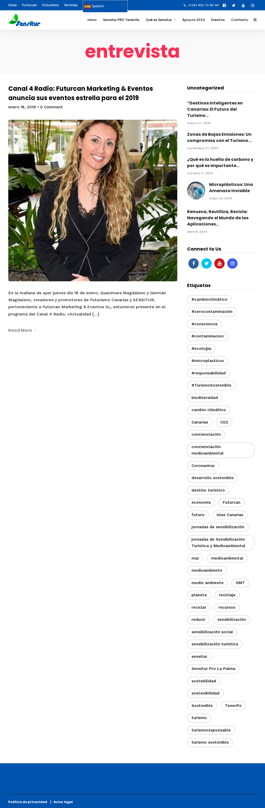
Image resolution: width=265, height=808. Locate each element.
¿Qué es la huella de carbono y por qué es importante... (220, 162)
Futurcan (29, 5)
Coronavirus (203, 465)
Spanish (97, 6)
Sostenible (202, 705)
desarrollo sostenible (213, 477)
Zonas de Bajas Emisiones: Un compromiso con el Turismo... (219, 137)
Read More (20, 330)
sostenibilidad (205, 693)
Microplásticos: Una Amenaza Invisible (231, 188)
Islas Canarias (230, 514)
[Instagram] (254, 5)
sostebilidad (204, 681)
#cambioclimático (209, 299)
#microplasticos (208, 360)
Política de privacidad (28, 802)
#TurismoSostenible (211, 385)
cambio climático (209, 409)
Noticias (71, 5)
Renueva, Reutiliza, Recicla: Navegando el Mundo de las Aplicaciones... (217, 218)
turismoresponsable (211, 730)
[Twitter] (206, 263)
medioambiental (227, 558)
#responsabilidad (209, 373)
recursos (226, 607)
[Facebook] (193, 263)
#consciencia (204, 324)
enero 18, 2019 (22, 107)
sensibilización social (212, 632)
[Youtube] (244, 5)
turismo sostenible (210, 742)
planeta (199, 595)
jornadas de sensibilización (218, 527)
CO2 (224, 422)
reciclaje (227, 595)
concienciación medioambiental (208, 450)
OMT (240, 582)
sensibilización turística (215, 644)
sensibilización (231, 619)
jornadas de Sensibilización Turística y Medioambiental (218, 542)
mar (195, 558)
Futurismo (50, 5)
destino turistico (208, 490)
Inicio (12, 5)
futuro (198, 514)
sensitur (199, 656)
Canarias (200, 422)
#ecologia (201, 348)
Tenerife (233, 705)
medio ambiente (208, 582)
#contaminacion (208, 336)
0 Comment (51, 107)
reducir (198, 619)
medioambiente (207, 570)
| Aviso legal (61, 802)
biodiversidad (205, 397)
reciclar (199, 607)
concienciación (206, 434)
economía (201, 502)
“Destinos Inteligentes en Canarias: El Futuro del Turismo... (215, 109)
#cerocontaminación (212, 311)
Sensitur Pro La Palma (213, 668)
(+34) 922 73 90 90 (204, 5)
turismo (199, 717)
